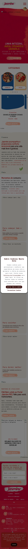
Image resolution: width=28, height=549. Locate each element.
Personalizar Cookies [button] (14, 290)
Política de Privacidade (12, 275)
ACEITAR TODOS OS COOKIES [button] (14, 287)
